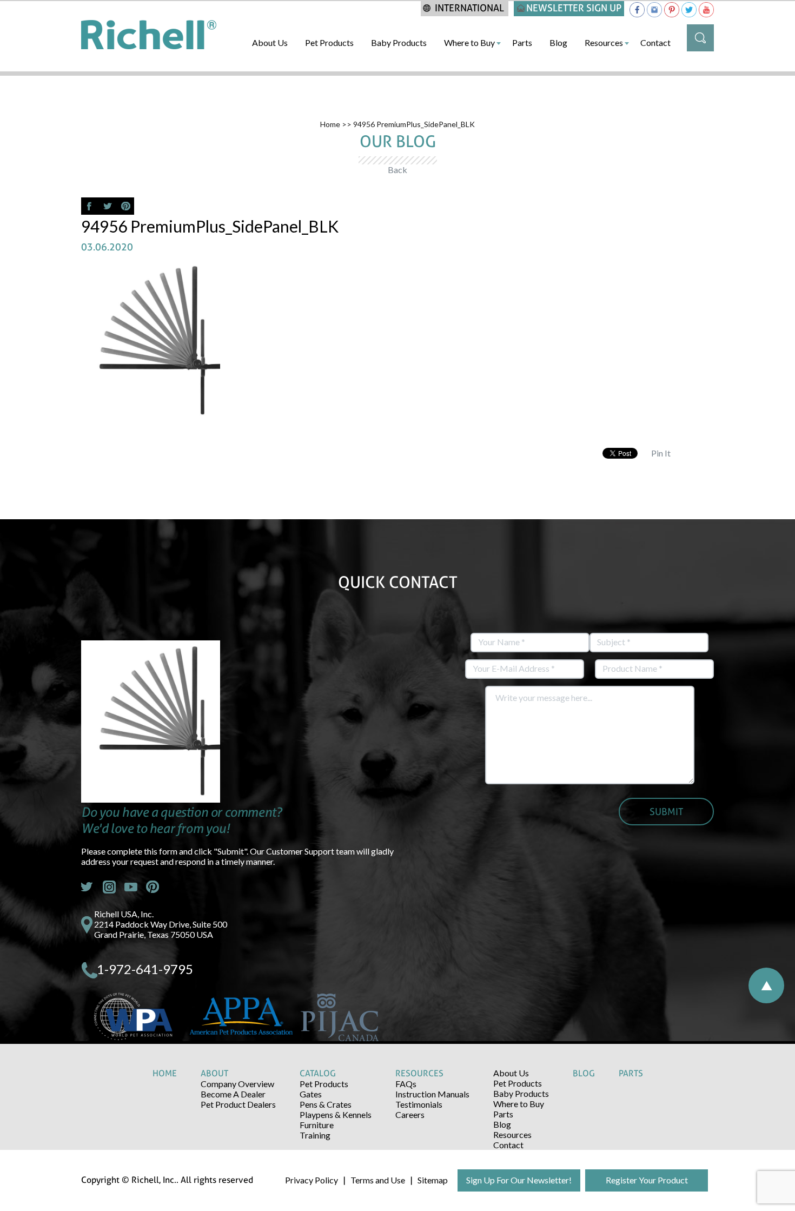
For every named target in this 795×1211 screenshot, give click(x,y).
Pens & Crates (326, 1104)
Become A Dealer (233, 1094)
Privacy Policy (311, 1180)
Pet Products (329, 42)
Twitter (87, 887)
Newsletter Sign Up (573, 8)
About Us (270, 42)
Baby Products (399, 42)
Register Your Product (647, 1180)
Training (315, 1135)
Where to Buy (469, 42)
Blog (558, 42)
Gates (311, 1094)
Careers (410, 1114)
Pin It (661, 453)
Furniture (317, 1125)
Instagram (109, 887)
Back (397, 169)
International (469, 8)
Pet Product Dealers (238, 1104)
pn (152, 887)
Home (330, 124)
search (700, 37)
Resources (604, 42)
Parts (522, 42)
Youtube (130, 887)
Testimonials (418, 1104)
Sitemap (433, 1180)
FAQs (405, 1083)
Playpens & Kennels (336, 1114)
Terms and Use (377, 1180)
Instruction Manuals (432, 1094)
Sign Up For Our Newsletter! (519, 1180)
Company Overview (237, 1083)
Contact (655, 42)
